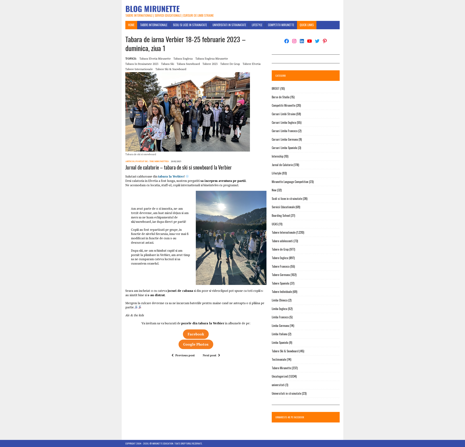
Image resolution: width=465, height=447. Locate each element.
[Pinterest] (324, 41)
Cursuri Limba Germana (285, 139)
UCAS (275, 224)
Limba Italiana (279, 334)
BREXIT (276, 88)
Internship (277, 156)
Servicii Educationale (283, 207)
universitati (278, 385)
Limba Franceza (280, 317)
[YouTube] (309, 41)
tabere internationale (139, 69)
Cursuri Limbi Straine (284, 114)
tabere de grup (230, 64)
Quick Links (307, 25)
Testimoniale (279, 359)
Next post (209, 355)
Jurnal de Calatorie (282, 165)
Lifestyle (257, 25)
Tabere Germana (281, 275)
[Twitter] (317, 41)
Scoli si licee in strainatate (190, 25)
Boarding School (281, 215)
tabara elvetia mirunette (155, 58)
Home (131, 25)
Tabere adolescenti (282, 241)
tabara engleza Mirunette (211, 58)
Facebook (196, 334)
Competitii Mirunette (281, 25)
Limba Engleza (279, 309)
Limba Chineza (280, 300)
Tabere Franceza (281, 266)
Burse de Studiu (281, 97)
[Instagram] (294, 41)
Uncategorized (280, 376)
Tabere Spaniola (280, 283)
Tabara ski (167, 64)
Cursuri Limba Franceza (285, 131)
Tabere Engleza (280, 258)
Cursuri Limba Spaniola (284, 148)
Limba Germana (280, 325)
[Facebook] (286, 41)
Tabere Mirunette (281, 368)
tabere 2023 (210, 64)
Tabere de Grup (280, 249)
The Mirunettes (159, 161)
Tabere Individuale (282, 291)
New (274, 190)
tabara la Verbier (171, 176)
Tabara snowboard (188, 64)
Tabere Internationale (153, 25)
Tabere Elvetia (252, 64)
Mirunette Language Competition (290, 182)
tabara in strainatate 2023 (141, 64)
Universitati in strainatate (229, 25)
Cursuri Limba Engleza (284, 122)
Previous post (185, 355)
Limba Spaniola (280, 342)
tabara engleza (183, 58)
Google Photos (196, 344)
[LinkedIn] (302, 41)
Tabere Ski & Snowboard (170, 69)
